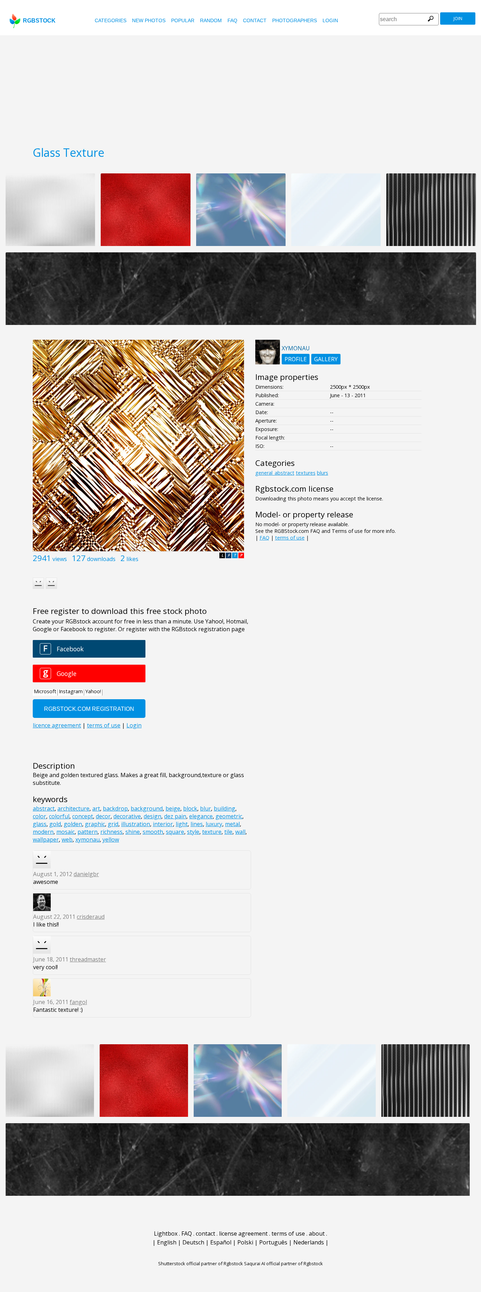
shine (132, 832)
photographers (294, 20)
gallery (326, 359)
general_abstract (274, 472)
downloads (101, 559)
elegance (201, 816)
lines (196, 824)
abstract (44, 808)
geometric (228, 816)
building (224, 808)
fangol (78, 1002)
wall (240, 832)
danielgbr (86, 874)
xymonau (87, 839)
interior (163, 824)
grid (113, 824)
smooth (153, 832)
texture (211, 832)
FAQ (232, 20)
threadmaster (88, 959)
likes (132, 559)
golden (73, 824)
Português (273, 1242)
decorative (127, 816)
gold (55, 824)
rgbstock (39, 21)
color (39, 816)
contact (255, 20)
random (211, 20)
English (166, 1242)
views (59, 559)
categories (110, 20)
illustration (135, 824)
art (96, 808)
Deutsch (193, 1242)
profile (296, 359)
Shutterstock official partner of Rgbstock (200, 1263)
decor (103, 816)
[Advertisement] (240, 88)
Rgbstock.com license (294, 488)
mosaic (65, 832)
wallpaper (46, 839)
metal (232, 824)
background (147, 808)
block (190, 808)
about (317, 1233)
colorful (59, 816)
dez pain (175, 816)
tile (228, 832)
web (67, 839)
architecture (73, 808)
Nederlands (308, 1242)
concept (82, 816)
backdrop (115, 808)
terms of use (290, 537)
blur (205, 808)
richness (111, 832)
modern (43, 832)
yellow (110, 839)
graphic (95, 824)
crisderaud (91, 917)
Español (220, 1242)
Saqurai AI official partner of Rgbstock (283, 1263)
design (152, 816)
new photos (148, 20)
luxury (214, 824)
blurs (322, 472)
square (175, 832)
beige (172, 808)
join (458, 18)
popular (182, 20)
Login (330, 20)
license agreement (243, 1233)
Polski (245, 1242)
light (182, 824)
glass (39, 824)
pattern (87, 832)
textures (306, 472)
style (193, 832)
